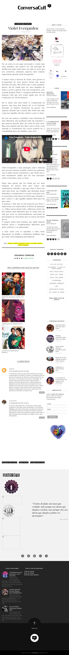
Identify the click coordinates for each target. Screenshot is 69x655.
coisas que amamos (56, 277)
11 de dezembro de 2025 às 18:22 (19, 403)
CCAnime (18, 24)
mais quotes (64, 519)
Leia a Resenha (51, 107)
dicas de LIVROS (29, 573)
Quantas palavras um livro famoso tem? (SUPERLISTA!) (15, 591)
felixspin (12, 409)
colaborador (56, 280)
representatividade (56, 289)
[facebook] (51, 253)
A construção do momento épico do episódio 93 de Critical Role (61, 380)
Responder (42, 392)
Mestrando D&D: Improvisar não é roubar (60, 326)
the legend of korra (56, 292)
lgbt (56, 286)
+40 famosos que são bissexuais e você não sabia (15, 574)
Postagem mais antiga (37, 462)
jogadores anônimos (56, 283)
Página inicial (23, 462)
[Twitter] (48, 253)
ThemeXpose (35, 652)
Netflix (40, 243)
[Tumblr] (55, 253)
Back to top (34, 628)
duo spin (36, 379)
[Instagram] (58, 253)
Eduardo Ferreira (24, 243)
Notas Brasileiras (56, 271)
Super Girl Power (56, 274)
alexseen (13, 401)
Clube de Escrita (29, 571)
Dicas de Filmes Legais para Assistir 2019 (15, 608)
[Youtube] (61, 253)
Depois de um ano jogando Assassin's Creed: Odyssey (61, 359)
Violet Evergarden (23, 245)
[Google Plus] (65, 253)
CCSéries (27, 24)
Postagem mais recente (9, 462)
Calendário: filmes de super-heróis (56, 267)
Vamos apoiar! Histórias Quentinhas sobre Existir (60, 348)
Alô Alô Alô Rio (56, 264)
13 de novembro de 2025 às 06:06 (19, 371)
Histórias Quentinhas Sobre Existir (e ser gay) (60, 337)
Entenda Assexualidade (31, 575)
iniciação (33, 243)
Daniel (12, 369)
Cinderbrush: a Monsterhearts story (59, 368)
